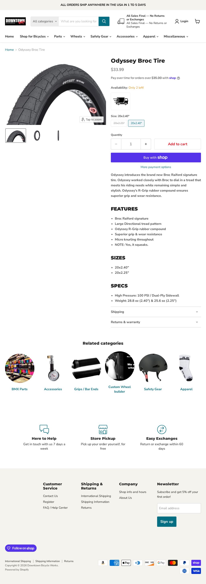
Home (9, 36)
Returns (86, 508)
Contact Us (50, 496)
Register (48, 502)
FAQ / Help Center (55, 508)
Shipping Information (95, 502)
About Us (125, 498)
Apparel (149, 36)
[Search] (104, 21)
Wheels (76, 36)
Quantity (116, 135)
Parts (58, 36)
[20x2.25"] (119, 128)
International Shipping (96, 496)
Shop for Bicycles (33, 36)
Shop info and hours (132, 492)
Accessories (126, 36)
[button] (182, 21)
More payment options (156, 167)
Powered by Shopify (17, 570)
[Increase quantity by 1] (146, 144)
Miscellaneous (175, 36)
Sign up (166, 521)
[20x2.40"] (136, 128)
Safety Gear (100, 36)
